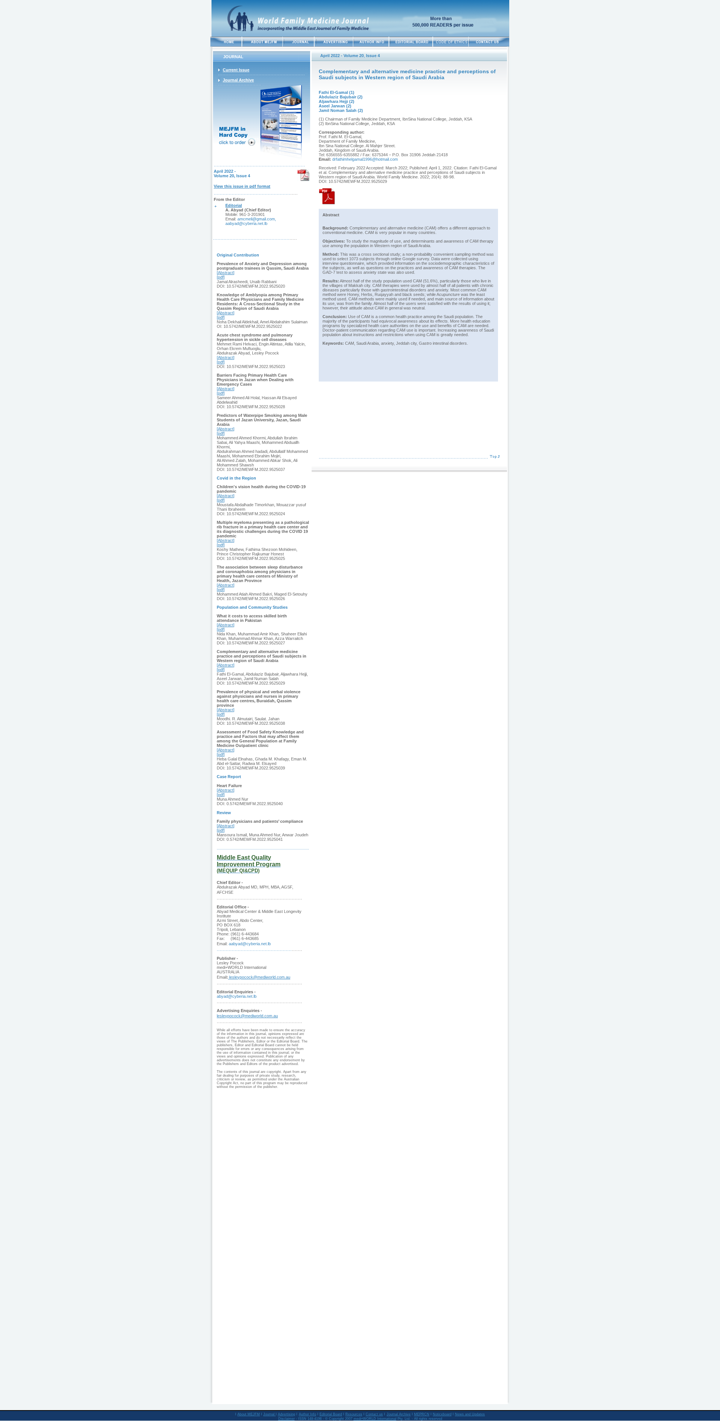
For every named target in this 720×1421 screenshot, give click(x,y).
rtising (290, 1414)
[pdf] (221, 277)
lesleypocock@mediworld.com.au (259, 977)
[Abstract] (225, 272)
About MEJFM (248, 1414)
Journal (269, 1414)
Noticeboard (442, 1414)
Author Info (307, 1414)
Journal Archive (399, 1414)
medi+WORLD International (375, 1419)
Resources (353, 1414)
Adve (282, 1414)
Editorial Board (331, 1414)
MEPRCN (421, 1414)
